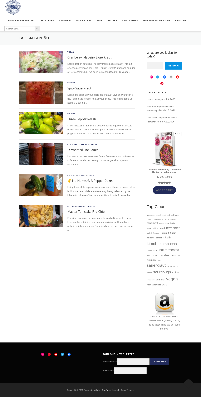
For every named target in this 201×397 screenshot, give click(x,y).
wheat (164, 285)
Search (173, 65)
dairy (172, 223)
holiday (172, 233)
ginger (164, 233)
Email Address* (110, 361)
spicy (175, 272)
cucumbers (164, 223)
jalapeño (160, 238)
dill (154, 228)
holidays (150, 238)
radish (159, 260)
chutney (173, 219)
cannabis (150, 219)
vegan (172, 278)
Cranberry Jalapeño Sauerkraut (89, 57)
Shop (100, 20)
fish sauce (156, 233)
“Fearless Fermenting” (21, 20)
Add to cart (164, 190)
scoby (175, 266)
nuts (148, 256)
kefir (168, 237)
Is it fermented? (76, 206)
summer (160, 279)
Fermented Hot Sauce (82, 150)
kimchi (152, 243)
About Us (180, 20)
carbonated (159, 219)
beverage (151, 215)
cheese (166, 219)
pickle (155, 255)
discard (161, 228)
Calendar (65, 20)
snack (149, 273)
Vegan (70, 52)
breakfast (166, 215)
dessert (149, 228)
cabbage (175, 215)
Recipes (112, 20)
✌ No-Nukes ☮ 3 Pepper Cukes (90, 180)
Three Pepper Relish (81, 119)
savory (169, 266)
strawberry (151, 280)
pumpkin (151, 260)
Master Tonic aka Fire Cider (86, 211)
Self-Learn (47, 20)
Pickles (71, 175)
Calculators (130, 20)
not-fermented (169, 250)
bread (158, 215)
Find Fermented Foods (156, 20)
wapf (149, 285)
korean (149, 250)
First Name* (108, 370)
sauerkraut (156, 265)
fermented (173, 228)
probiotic (176, 255)
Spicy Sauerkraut (79, 88)
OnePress (106, 390)
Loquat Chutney (154, 99)
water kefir (156, 285)
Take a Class (84, 20)
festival (149, 233)
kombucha (168, 244)
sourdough (162, 272)
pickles (164, 255)
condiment (152, 223)
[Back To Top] (188, 383)
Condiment (73, 144)
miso (155, 250)
